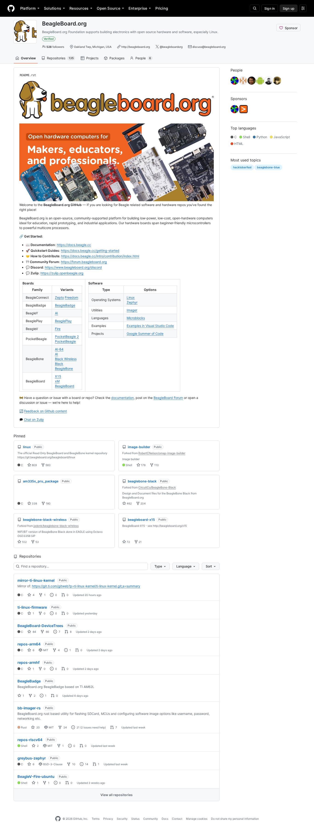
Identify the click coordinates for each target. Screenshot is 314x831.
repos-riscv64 (30, 739)
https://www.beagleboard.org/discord (73, 267)
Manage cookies (196, 818)
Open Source (108, 8)
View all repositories (116, 795)
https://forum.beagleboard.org (84, 262)
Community (150, 818)
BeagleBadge (65, 305)
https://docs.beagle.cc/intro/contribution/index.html (100, 256)
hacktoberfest (242, 167)
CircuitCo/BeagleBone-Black (157, 487)
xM (57, 381)
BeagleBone (64, 368)
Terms (96, 818)
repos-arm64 (29, 644)
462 (129, 503)
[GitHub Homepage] (58, 819)
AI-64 (59, 349)
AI (56, 313)
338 (34, 503)
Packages (116, 58)
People (143, 58)
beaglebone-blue (268, 167)
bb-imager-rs (29, 708)
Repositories (60, 58)
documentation (122, 398)
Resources (78, 8)
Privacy (108, 818)
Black (59, 364)
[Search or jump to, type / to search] (255, 8)
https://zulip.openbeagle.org (61, 273)
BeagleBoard (64, 386)
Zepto (59, 297)
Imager (132, 310)
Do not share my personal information (235, 818)
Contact (177, 818)
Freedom (71, 297)
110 (156, 465)
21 (140, 542)
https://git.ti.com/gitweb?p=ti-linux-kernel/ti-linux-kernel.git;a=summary (86, 586)
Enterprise (137, 8)
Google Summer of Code (145, 333)
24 (65, 727)
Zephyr (132, 302)
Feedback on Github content (45, 411)
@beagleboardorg (171, 47)
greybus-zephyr (31, 758)
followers (55, 47)
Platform (28, 8)
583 (48, 465)
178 (143, 465)
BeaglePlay (63, 321)
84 (34, 631)
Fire (57, 329)
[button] (160, 566)
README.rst (28, 75)
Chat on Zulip (34, 419)
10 (73, 764)
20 (38, 727)
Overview (28, 58)
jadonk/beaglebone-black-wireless (56, 525)
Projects (92, 58)
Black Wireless (66, 359)
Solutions (52, 8)
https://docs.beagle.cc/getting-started (90, 250)
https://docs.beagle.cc (74, 245)
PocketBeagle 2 (67, 336)
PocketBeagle (65, 341)
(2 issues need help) (93, 727)
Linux (131, 297)
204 (143, 503)
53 (37, 542)
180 (48, 503)
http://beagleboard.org (135, 47)
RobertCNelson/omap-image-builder (161, 453)
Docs (165, 818)
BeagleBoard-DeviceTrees (40, 625)
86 (47, 631)
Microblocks (136, 318)
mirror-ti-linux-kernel (35, 580)
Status (135, 818)
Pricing (161, 8)
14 (86, 764)
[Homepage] (11, 8)
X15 (58, 376)
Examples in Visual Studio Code (150, 326)
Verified (49, 38)
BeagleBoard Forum (168, 398)
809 (34, 465)
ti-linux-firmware (32, 607)
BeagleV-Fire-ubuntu (35, 776)
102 (24, 542)
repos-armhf (28, 662)
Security (122, 818)
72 (128, 542)
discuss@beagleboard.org (209, 47)
